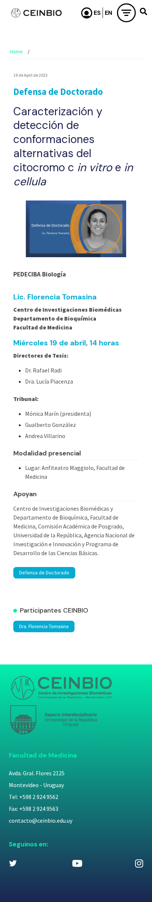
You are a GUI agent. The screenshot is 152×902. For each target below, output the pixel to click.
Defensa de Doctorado (44, 572)
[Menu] (126, 12)
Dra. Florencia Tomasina (44, 626)
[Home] (36, 13)
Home (16, 51)
